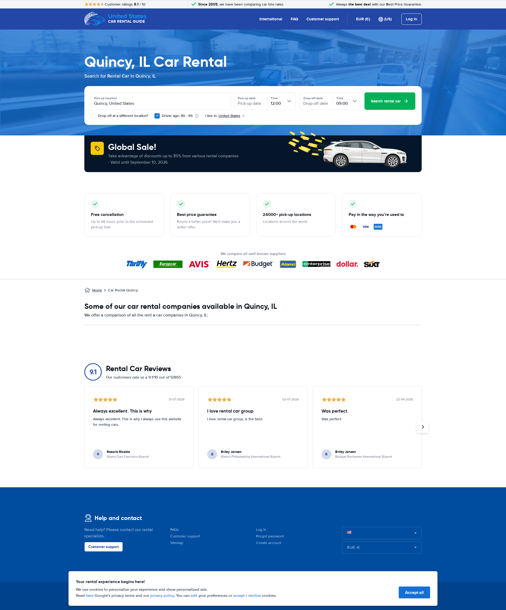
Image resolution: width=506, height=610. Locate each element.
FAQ (294, 19)
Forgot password (270, 536)
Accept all (414, 592)
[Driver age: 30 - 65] (157, 116)
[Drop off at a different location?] (93, 116)
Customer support (322, 19)
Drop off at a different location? (122, 116)
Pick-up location (105, 98)
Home (97, 290)
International (270, 19)
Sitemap (176, 543)
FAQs (174, 529)
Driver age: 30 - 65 (177, 116)
